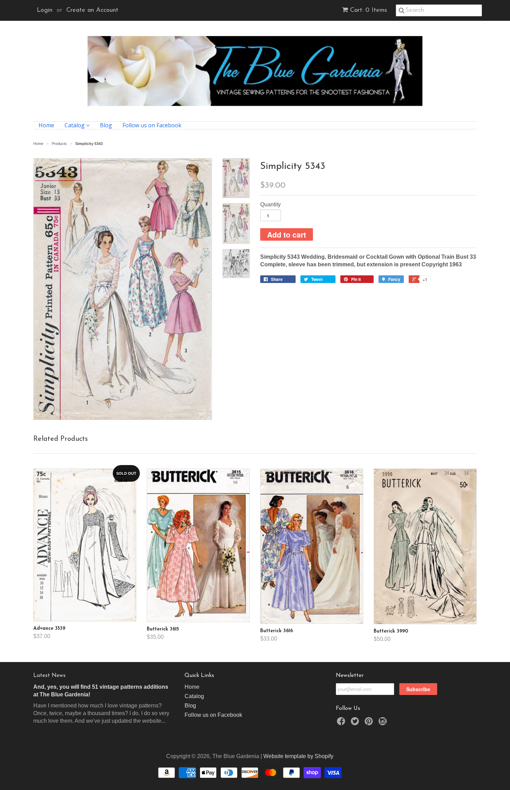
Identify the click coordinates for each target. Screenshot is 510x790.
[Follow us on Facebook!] (342, 723)
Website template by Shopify (298, 756)
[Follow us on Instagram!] (384, 723)
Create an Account (92, 10)
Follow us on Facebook (151, 125)
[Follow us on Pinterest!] (370, 723)
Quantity (270, 204)
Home (46, 125)
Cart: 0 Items (368, 10)
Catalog (75, 125)
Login (44, 10)
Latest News (49, 675)
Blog (106, 125)
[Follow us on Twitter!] (356, 723)
